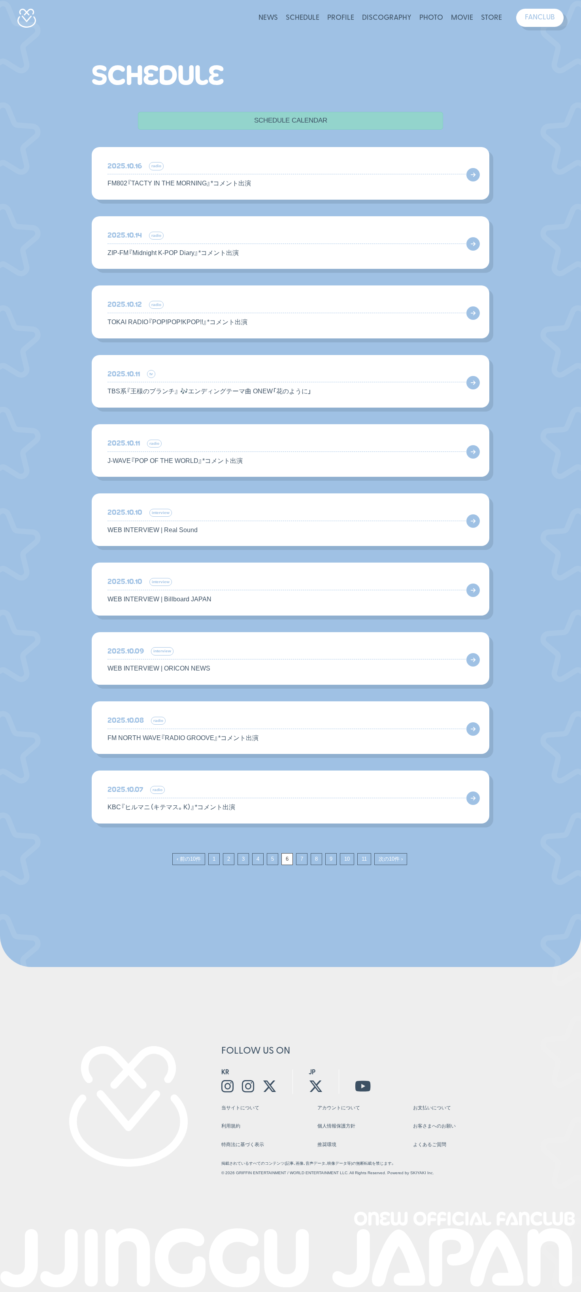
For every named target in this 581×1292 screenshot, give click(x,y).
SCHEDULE (302, 18)
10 (347, 859)
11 (364, 859)
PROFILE (340, 18)
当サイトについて (240, 1108)
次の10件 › (391, 859)
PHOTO (431, 18)
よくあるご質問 (429, 1144)
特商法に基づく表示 (242, 1144)
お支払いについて (432, 1108)
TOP (492, 1172)
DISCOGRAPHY (386, 18)
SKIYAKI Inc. (422, 1173)
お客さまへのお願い (434, 1126)
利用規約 (230, 1126)
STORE (491, 18)
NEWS (268, 18)
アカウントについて (338, 1108)
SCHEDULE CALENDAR (290, 120)
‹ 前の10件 (189, 859)
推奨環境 (326, 1144)
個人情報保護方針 (336, 1126)
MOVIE (462, 18)
